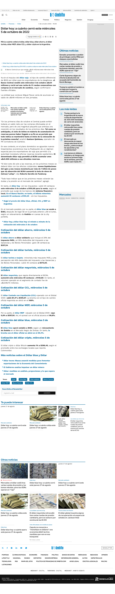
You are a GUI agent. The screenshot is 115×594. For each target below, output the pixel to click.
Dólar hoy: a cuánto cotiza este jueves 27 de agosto (43, 426)
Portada (5, 555)
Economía (34, 20)
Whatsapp (26, 548)
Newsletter (111, 19)
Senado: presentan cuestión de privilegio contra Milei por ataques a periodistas (71, 57)
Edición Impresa (51, 558)
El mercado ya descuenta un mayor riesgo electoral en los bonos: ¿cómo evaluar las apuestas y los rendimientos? (73, 144)
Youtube (21, 548)
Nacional (17, 558)
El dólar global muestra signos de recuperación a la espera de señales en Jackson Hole (71, 515)
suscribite (104, 14)
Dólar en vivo (16, 10)
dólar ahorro (8, 238)
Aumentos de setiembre (80, 10)
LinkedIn (16, 548)
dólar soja (24, 78)
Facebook (7, 548)
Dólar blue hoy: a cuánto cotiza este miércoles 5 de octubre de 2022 (24, 63)
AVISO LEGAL (74, 561)
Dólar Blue (23, 379)
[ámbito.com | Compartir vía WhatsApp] (43, 36)
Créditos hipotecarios (28, 10)
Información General (70, 558)
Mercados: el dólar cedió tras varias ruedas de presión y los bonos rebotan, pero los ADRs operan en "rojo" (19, 111)
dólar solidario (35, 379)
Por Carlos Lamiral (35, 540)
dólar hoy (16, 186)
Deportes (37, 558)
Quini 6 (92, 10)
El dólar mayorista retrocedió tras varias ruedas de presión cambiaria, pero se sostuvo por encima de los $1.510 (73, 130)
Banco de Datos (68, 555)
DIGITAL (38, 571)
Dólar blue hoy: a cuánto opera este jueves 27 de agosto (77, 411)
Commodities (75, 198)
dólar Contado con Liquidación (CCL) (19, 295)
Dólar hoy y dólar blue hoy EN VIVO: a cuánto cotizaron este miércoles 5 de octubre (29, 66)
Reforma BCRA (67, 10)
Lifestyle (5, 558)
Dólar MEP (5, 383)
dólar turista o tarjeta (13, 258)
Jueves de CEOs (55, 10)
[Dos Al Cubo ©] (104, 579)
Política (56, 20)
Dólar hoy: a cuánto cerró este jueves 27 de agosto (13, 426)
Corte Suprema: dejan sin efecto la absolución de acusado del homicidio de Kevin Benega (70, 78)
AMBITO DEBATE (74, 571)
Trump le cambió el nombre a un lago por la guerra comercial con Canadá (71, 89)
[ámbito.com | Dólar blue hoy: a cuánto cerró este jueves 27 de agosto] (34, 109)
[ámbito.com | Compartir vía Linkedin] (50, 36)
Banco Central (48, 379)
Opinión (79, 20)
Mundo (27, 558)
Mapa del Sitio (27, 561)
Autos (84, 558)
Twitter (3, 548)
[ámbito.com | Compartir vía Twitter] (48, 36)
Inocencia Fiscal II (43, 10)
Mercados (82, 555)
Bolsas (68, 198)
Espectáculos (96, 558)
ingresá (111, 14)
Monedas (62, 198)
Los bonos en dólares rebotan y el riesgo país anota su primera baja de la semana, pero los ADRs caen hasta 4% (74, 157)
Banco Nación (17, 383)
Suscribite (47, 393)
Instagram (11, 548)
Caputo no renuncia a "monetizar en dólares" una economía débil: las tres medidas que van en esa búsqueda (41, 532)
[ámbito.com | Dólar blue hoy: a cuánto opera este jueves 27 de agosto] (63, 411)
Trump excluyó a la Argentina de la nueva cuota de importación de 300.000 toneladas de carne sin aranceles (73, 117)
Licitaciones (7, 565)
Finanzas (46, 20)
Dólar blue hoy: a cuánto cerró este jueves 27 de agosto (47, 109)
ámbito (3, 24)
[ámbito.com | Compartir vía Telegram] (52, 36)
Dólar (24, 20)
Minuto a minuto (7, 480)
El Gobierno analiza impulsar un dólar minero (24, 367)
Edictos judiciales (90, 561)
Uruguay (90, 20)
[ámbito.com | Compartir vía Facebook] (45, 36)
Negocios (68, 20)
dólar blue (41, 209)
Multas (104, 561)
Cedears (81, 198)
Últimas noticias (19, 555)
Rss (16, 561)
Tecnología (6, 561)
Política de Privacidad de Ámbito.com (51, 561)
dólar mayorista (10, 275)
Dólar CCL (29, 383)
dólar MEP (19, 313)
